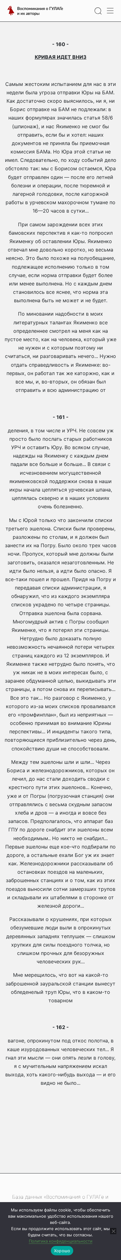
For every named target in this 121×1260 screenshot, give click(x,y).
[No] (113, 1231)
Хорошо (62, 1250)
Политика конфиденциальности (60, 1241)
